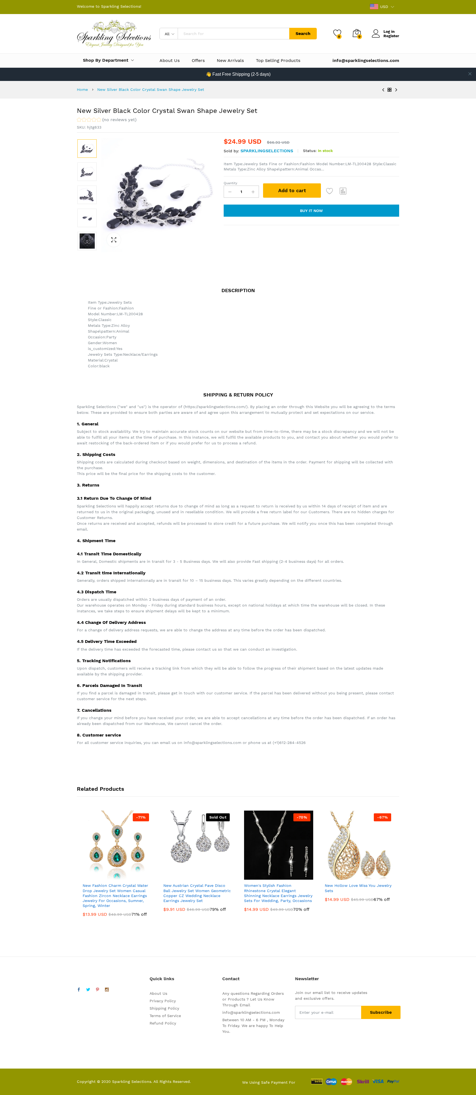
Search (303, 33)
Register (391, 36)
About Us (169, 60)
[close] (470, 74)
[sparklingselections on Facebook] (79, 990)
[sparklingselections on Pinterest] (97, 990)
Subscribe (381, 1012)
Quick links (162, 978)
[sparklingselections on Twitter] (88, 990)
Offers (198, 60)
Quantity (230, 183)
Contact (231, 978)
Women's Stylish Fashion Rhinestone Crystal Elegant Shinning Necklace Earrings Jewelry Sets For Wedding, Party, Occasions (278, 893)
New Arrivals (230, 60)
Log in (389, 31)
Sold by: (231, 151)
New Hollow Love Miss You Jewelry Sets (358, 888)
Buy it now (311, 210)
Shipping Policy (164, 1008)
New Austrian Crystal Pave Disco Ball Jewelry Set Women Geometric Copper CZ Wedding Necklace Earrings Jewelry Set (197, 893)
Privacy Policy (163, 1001)
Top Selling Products (278, 60)
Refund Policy (163, 1023)
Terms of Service (165, 1016)
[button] (107, 120)
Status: (310, 150)
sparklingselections (266, 150)
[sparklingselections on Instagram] (107, 990)
